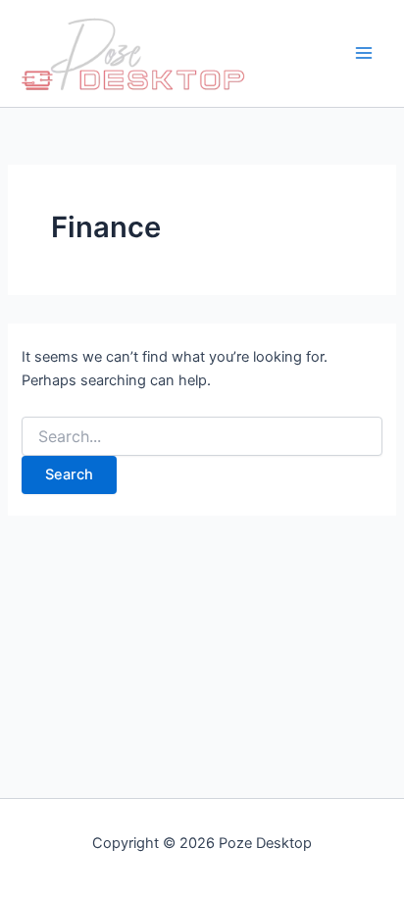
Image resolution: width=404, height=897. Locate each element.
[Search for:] (201, 436)
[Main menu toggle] (363, 54)
